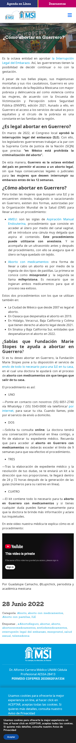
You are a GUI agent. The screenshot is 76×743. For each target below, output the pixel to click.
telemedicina (21, 636)
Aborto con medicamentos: (28, 262)
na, (24, 224)
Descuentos (57, 4)
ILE (33, 617)
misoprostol (55, 632)
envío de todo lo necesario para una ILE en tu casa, (38, 367)
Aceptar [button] (11, 736)
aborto (55, 624)
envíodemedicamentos (52, 628)
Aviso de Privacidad (21, 713)
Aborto (22, 613)
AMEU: (12, 219)
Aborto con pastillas (16, 617)
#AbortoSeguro (28, 624)
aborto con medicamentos (45, 613)
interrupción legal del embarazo (24, 632)
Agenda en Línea (19, 4)
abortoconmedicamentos (19, 628)
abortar (45, 624)
